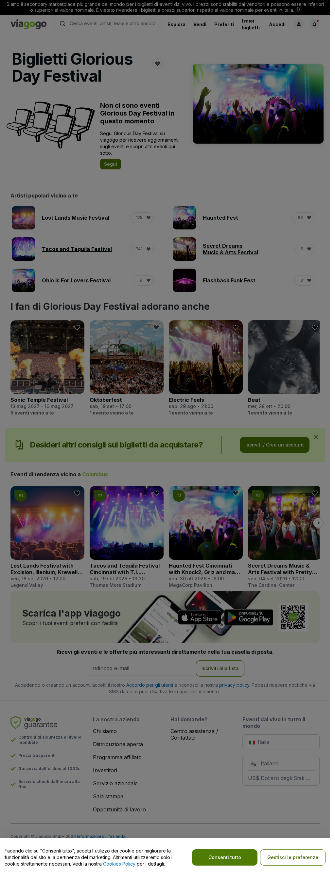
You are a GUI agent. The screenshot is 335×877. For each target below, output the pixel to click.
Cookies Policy (119, 864)
